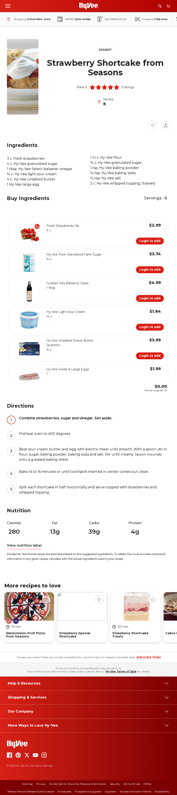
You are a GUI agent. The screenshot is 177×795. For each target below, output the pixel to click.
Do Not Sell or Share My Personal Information (77, 784)
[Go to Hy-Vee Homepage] (89, 6)
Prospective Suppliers (88, 791)
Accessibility (162, 791)
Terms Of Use (131, 784)
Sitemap (27, 784)
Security (115, 784)
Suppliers (110, 791)
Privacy (41, 784)
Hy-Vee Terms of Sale (121, 671)
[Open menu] (7, 5)
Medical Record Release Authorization (31, 791)
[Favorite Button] (153, 125)
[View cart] (168, 6)
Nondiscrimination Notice (135, 791)
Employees (64, 791)
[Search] (159, 6)
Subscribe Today (148, 657)
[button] (92, 87)
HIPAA (147, 784)
